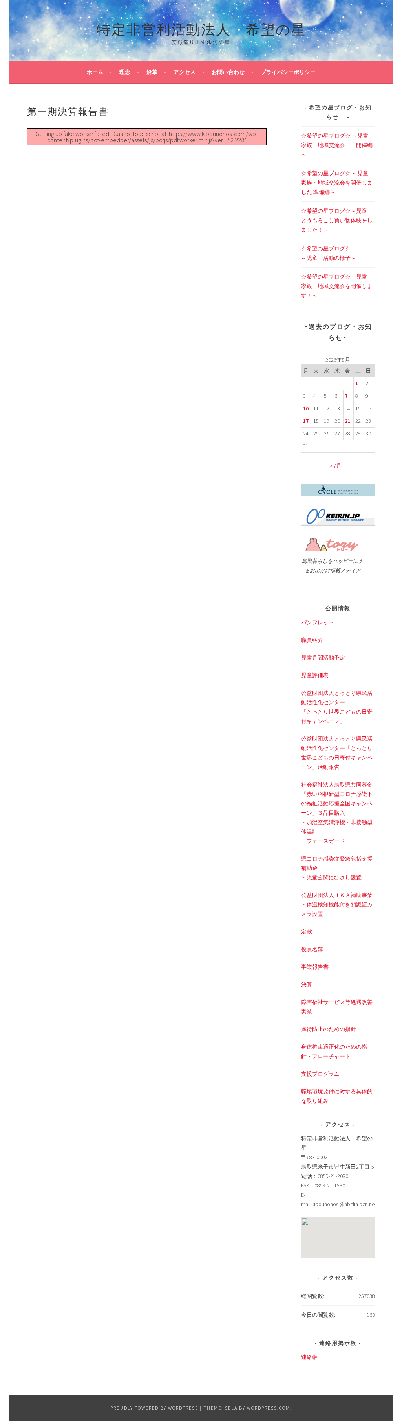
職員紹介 (312, 639)
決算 (306, 984)
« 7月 (336, 465)
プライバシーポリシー (288, 72)
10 (306, 408)
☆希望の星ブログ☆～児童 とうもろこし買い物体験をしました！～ (337, 220)
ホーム (95, 72)
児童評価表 (315, 675)
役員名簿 (312, 949)
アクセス (185, 72)
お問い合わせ (228, 72)
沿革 (151, 72)
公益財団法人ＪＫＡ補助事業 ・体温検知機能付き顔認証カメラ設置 (337, 904)
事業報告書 (315, 966)
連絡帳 (309, 1357)
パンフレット (317, 622)
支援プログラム (320, 1073)
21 (347, 420)
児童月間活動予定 (323, 657)
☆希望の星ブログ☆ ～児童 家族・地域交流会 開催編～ (337, 145)
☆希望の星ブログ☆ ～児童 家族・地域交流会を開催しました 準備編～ (337, 183)
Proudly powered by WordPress (154, 1408)
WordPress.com (268, 1408)
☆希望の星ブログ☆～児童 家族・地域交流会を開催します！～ (337, 286)
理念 (124, 72)
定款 (306, 931)
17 (306, 420)
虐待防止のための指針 (328, 1029)
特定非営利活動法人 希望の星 (201, 28)
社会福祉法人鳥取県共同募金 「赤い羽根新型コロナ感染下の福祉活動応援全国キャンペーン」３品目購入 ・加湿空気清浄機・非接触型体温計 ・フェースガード (337, 813)
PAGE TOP (385, 1371)
